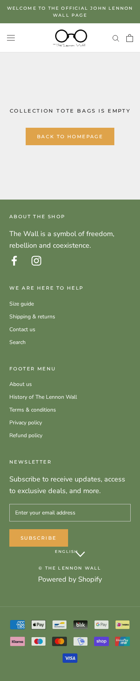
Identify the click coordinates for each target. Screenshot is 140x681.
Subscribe (39, 538)
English (66, 551)
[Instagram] (36, 261)
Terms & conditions (32, 409)
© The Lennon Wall (69, 568)
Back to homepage (70, 136)
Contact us (22, 329)
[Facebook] (14, 261)
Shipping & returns (32, 316)
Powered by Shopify (70, 579)
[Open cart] (129, 38)
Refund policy (25, 435)
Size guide (21, 303)
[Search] (115, 38)
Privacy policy (25, 422)
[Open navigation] (11, 38)
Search (17, 342)
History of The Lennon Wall (43, 397)
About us (20, 384)
